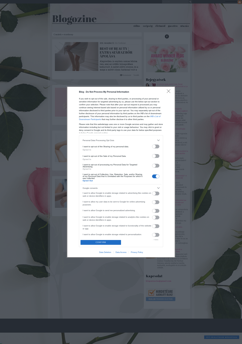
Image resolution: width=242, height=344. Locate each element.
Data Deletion (105, 252)
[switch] (155, 146)
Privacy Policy (137, 252)
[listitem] (121, 140)
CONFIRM (101, 242)
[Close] (169, 92)
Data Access (121, 252)
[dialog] (121, 172)
